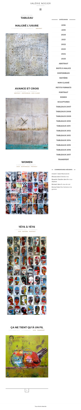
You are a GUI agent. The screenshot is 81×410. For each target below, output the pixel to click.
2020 (18, 166)
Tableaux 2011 (64, 126)
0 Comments (29, 28)
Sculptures (63, 102)
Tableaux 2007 (63, 107)
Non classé (36, 93)
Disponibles (26, 93)
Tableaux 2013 (63, 135)
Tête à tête (27, 226)
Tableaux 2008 (63, 111)
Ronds (63, 97)
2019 (19, 231)
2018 (63, 25)
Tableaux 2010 (63, 121)
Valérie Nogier (40, 3)
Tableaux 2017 (63, 155)
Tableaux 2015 (63, 145)
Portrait (34, 166)
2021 (63, 39)
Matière (25, 231)
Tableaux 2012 (63, 131)
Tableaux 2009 (63, 116)
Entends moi (65, 177)
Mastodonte (65, 174)
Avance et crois (27, 88)
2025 (63, 59)
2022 (63, 44)
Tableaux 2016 (63, 150)
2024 (63, 54)
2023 (63, 49)
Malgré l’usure (27, 25)
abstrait (39, 28)
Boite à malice (63, 68)
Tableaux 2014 (63, 140)
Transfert (41, 330)
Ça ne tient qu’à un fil (27, 327)
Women (26, 161)
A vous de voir (65, 184)
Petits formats (63, 87)
